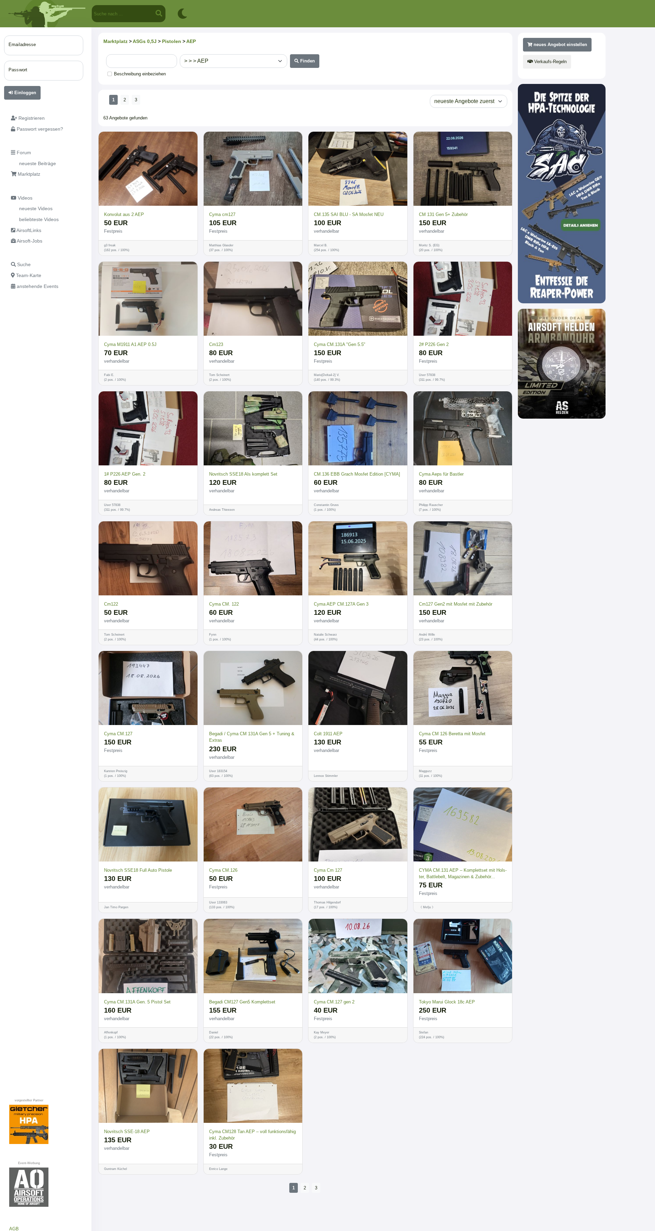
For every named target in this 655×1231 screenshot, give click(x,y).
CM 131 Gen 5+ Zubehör (443, 214)
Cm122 (111, 604)
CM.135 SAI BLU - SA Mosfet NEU (348, 214)
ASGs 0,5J (145, 41)
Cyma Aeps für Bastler (441, 474)
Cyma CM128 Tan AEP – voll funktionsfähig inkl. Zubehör (252, 1135)
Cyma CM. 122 (224, 604)
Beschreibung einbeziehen (140, 73)
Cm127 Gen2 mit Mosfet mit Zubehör (455, 604)
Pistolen (171, 41)
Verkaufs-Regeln (550, 61)
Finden (307, 60)
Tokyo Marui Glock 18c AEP (447, 1001)
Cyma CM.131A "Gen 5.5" (339, 344)
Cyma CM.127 (118, 733)
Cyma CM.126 (223, 870)
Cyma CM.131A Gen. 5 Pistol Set (137, 1001)
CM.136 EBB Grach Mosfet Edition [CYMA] (357, 474)
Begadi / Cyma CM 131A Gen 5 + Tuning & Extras (251, 737)
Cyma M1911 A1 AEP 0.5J (130, 344)
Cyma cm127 (222, 214)
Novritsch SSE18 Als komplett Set (243, 474)
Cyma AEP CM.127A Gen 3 (341, 604)
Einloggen (24, 92)
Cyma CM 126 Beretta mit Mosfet (452, 733)
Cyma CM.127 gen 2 (334, 1001)
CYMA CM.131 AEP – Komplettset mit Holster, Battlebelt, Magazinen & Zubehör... (463, 873)
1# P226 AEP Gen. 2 (124, 474)
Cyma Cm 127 (328, 870)
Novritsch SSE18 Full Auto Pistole (138, 870)
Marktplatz (115, 41)
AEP (191, 41)
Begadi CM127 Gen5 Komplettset (242, 1001)
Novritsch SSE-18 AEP (127, 1131)
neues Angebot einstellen (559, 44)
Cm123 (216, 344)
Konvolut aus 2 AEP (124, 214)
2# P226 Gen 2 (434, 344)
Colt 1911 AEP (328, 733)
